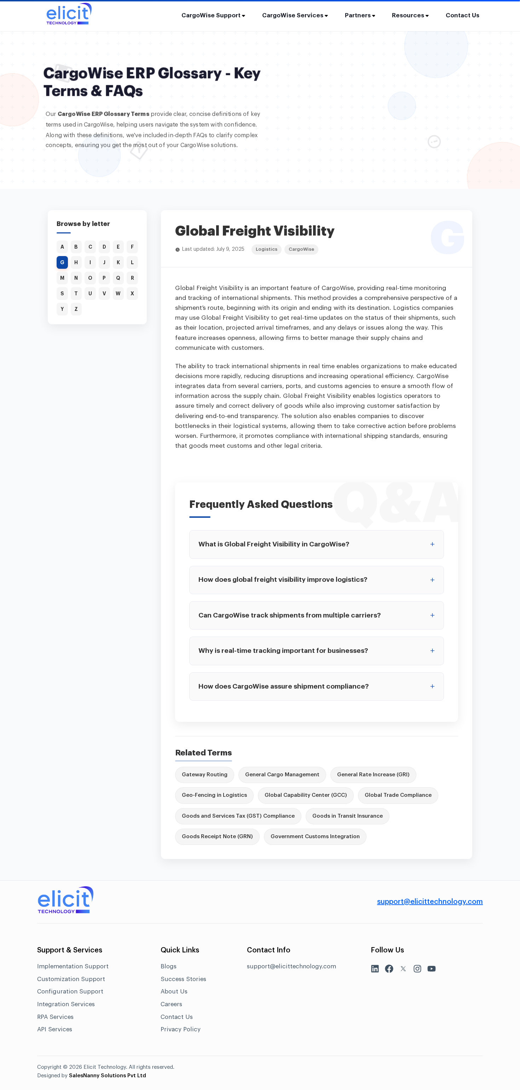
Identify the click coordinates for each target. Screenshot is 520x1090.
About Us (174, 991)
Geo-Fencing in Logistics (214, 795)
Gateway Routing (204, 774)
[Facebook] (389, 970)
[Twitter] (403, 970)
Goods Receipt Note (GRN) (217, 836)
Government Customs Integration (315, 836)
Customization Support (71, 979)
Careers (171, 1004)
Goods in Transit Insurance (347, 816)
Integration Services (66, 1004)
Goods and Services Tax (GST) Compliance (238, 816)
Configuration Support (70, 991)
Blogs (169, 966)
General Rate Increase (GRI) (373, 774)
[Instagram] (417, 970)
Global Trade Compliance (398, 795)
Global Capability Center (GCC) (306, 795)
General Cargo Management (282, 774)
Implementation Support (73, 966)
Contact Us (462, 15)
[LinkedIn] (375, 970)
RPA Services (55, 1017)
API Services (54, 1029)
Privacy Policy (181, 1029)
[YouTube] (431, 970)
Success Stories (183, 979)
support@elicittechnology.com (430, 901)
